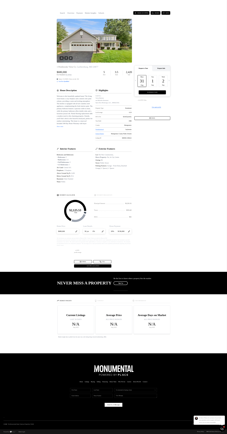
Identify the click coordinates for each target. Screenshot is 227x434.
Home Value (113, 381)
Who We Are (121, 381)
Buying (93, 381)
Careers (129, 381)
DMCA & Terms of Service (212, 431)
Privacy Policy (200, 431)
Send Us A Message (113, 405)
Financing (105, 381)
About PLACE (137, 381)
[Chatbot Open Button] (222, 429)
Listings (87, 381)
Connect (145, 381)
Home (81, 381)
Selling (99, 381)
